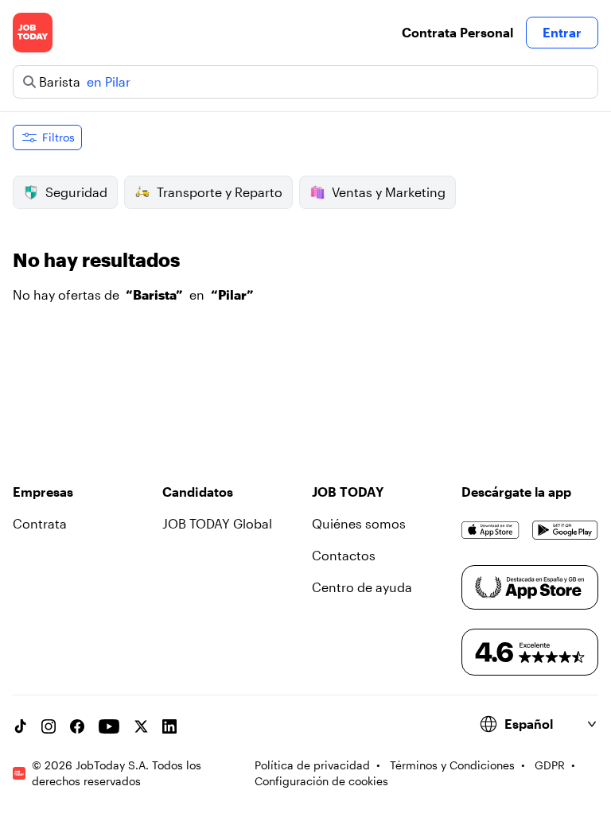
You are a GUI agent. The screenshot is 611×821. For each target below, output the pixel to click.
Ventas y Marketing (389, 191)
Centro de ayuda (362, 586)
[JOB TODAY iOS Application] (490, 530)
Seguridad (76, 191)
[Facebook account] (77, 726)
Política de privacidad (312, 765)
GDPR (550, 765)
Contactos (344, 555)
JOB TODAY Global (217, 523)
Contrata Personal (457, 32)
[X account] (141, 726)
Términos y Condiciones (452, 765)
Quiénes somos (359, 523)
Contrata (40, 523)
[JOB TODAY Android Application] (565, 530)
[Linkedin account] (169, 726)
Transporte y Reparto (219, 191)
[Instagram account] (48, 726)
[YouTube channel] (109, 726)
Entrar (562, 32)
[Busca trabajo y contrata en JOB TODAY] (33, 32)
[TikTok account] (20, 726)
